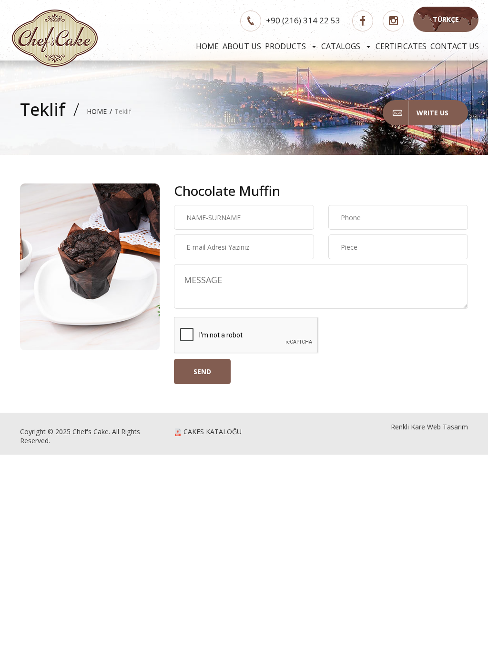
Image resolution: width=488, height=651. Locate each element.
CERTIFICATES (401, 46)
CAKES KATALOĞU (212, 431)
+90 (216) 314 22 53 (303, 20)
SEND (202, 371)
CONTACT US (454, 46)
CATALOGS (341, 46)
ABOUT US (242, 46)
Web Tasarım (447, 426)
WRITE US (432, 112)
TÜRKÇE (446, 19)
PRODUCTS (286, 46)
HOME (207, 46)
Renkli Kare (408, 426)
